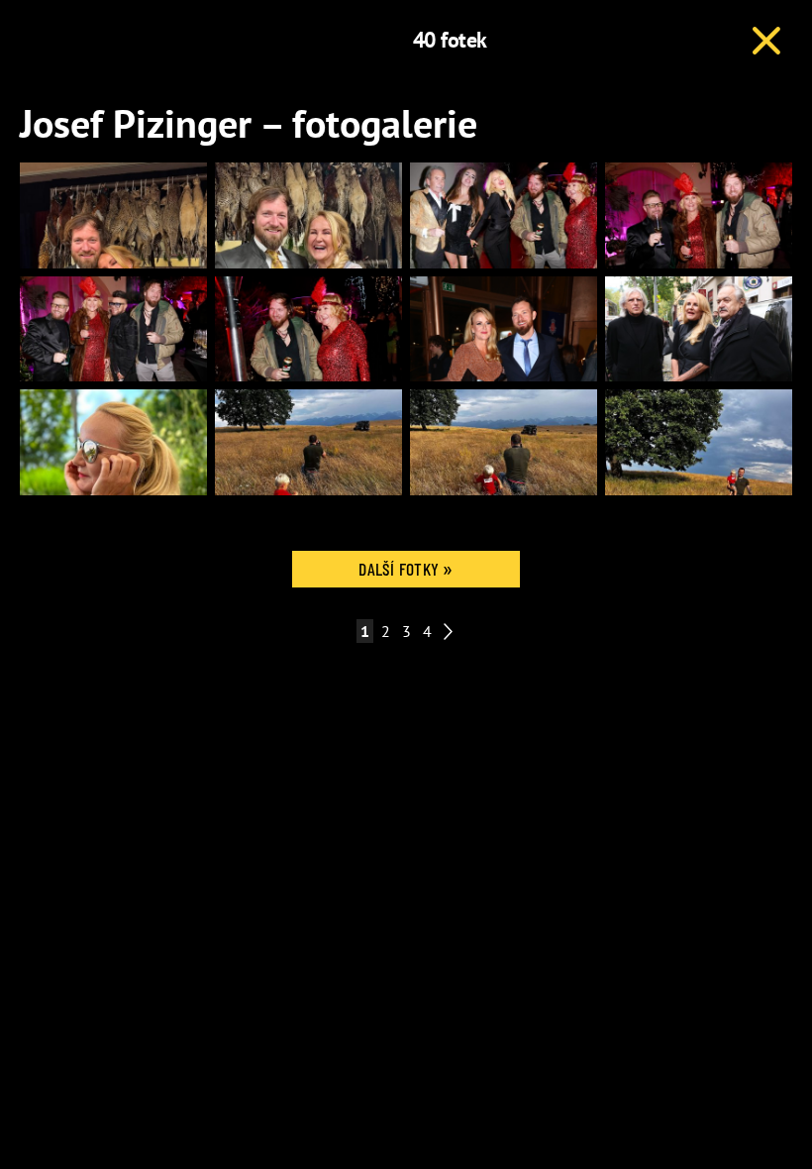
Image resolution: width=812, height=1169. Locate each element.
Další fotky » (406, 569)
